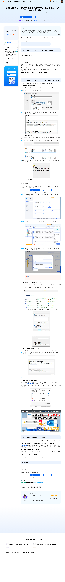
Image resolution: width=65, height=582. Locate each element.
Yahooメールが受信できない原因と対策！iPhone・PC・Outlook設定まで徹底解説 (11, 55)
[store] (56, 1)
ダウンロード (52, 1)
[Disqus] (32, 519)
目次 (6, 28)
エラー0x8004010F (24, 445)
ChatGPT (23, 482)
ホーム (8, 552)
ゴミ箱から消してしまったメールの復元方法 (11, 63)
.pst (31, 53)
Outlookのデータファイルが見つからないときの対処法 (11, 34)
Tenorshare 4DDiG (49, 185)
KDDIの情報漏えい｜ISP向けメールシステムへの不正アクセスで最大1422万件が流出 (11, 52)
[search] (58, 1)
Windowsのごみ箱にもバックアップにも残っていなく (39, 182)
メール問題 (7, 47)
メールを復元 (36, 190)
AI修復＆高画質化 (16, 1)
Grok (41, 482)
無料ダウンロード (27, 17)
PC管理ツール (24, 1)
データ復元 (9, 1)
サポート (30, 1)
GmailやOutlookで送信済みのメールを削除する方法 (11, 58)
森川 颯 (22, 20)
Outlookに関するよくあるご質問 (11, 36)
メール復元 (35, 20)
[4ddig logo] (3, 1)
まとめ (7, 37)
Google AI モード (30, 482)
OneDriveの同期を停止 (29, 383)
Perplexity (36, 482)
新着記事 (7, 49)
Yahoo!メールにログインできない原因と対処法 (11, 60)
